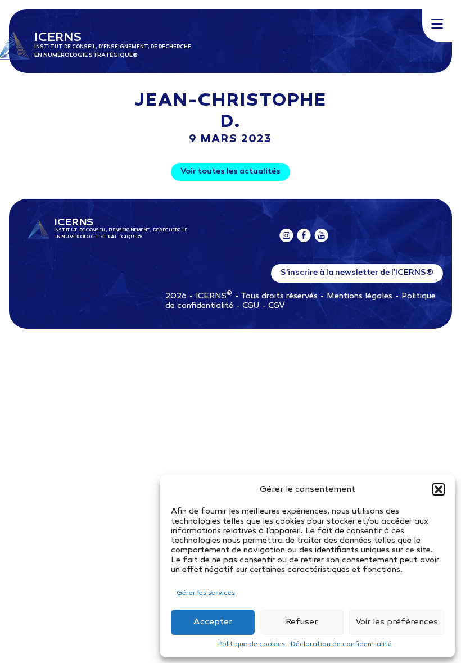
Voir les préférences (396, 622)
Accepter (212, 622)
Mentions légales (359, 296)
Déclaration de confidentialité (341, 644)
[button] (438, 489)
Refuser (302, 622)
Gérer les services (206, 593)
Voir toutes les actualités (230, 171)
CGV (276, 306)
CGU (250, 306)
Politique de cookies (251, 644)
